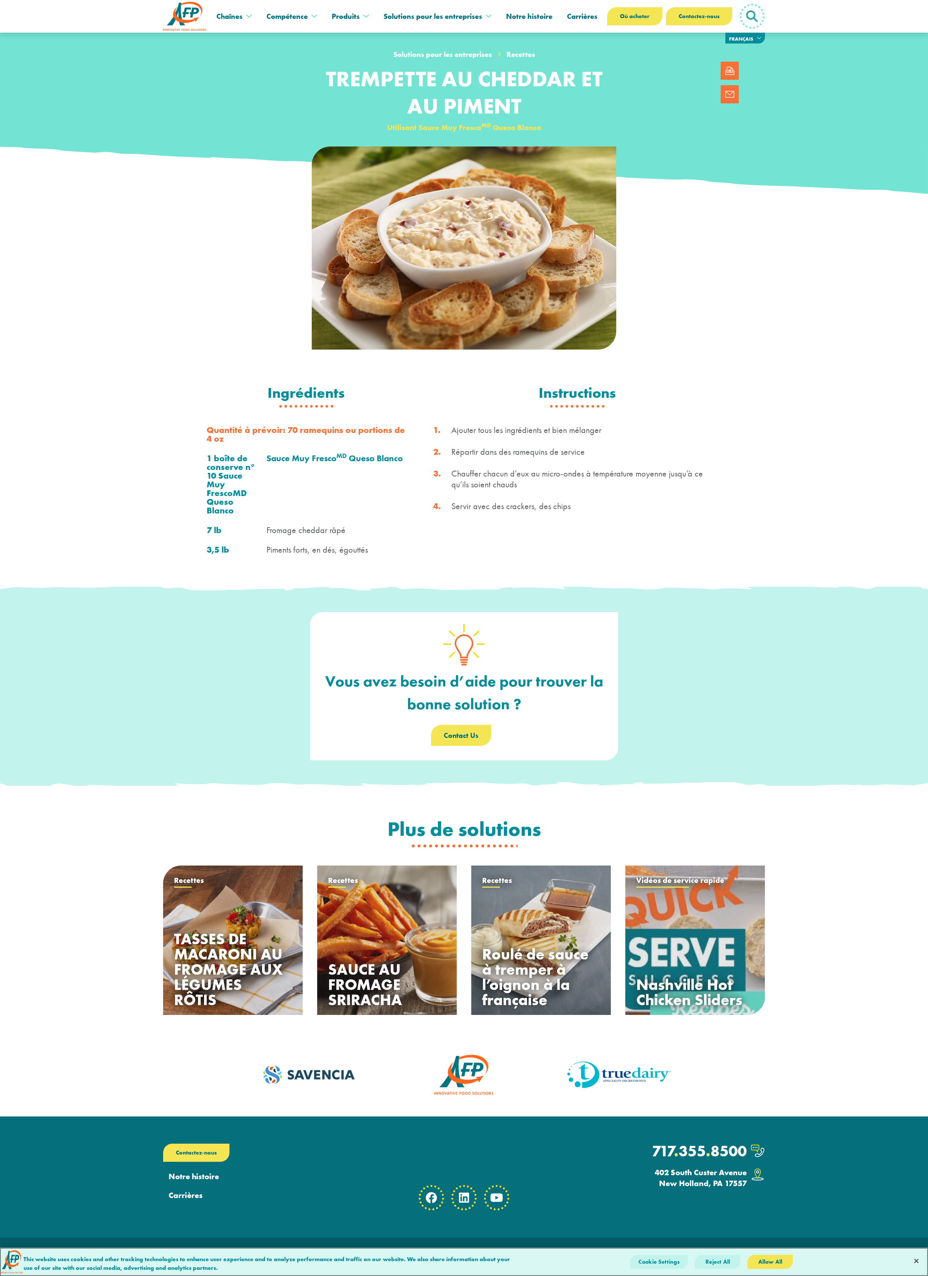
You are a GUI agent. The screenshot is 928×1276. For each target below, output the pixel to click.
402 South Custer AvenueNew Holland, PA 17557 (701, 1178)
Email (730, 94)
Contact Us (461, 735)
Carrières (582, 16)
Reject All (717, 1261)
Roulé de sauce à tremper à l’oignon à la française (535, 977)
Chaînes (229, 16)
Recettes (520, 54)
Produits (346, 16)
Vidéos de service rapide (680, 880)
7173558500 (699, 1151)
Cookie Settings (659, 1261)
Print (730, 71)
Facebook (431, 1197)
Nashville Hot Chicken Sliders (689, 992)
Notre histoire (529, 16)
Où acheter (635, 16)
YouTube (496, 1197)
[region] (464, 1262)
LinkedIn (464, 1197)
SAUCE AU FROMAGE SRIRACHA (365, 985)
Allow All (770, 1261)
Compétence (287, 16)
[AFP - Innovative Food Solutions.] (185, 16)
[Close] (916, 1261)
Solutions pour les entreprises (433, 16)
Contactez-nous (699, 16)
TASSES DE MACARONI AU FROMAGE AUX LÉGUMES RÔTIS (228, 969)
